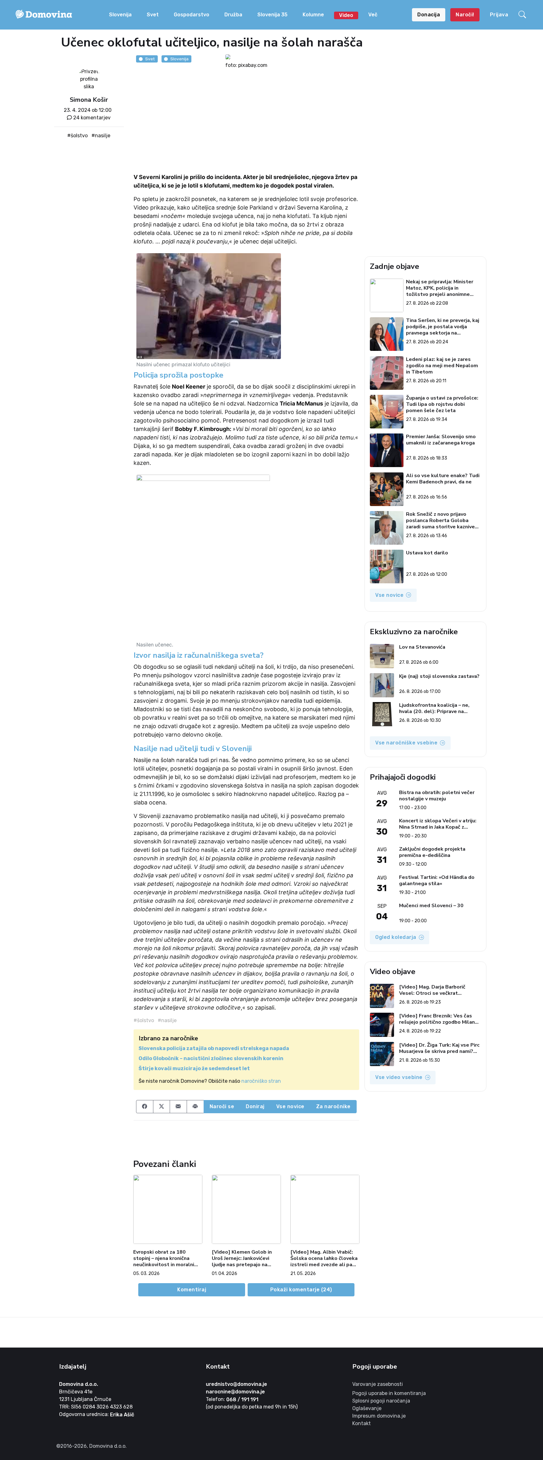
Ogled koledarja (395, 937)
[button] (523, 14)
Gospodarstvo (191, 15)
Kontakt (361, 1423)
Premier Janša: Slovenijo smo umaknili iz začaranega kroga (441, 439)
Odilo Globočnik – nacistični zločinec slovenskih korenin (211, 1058)
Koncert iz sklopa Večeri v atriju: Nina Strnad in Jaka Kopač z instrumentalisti (437, 824)
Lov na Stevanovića (422, 647)
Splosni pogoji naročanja (381, 1401)
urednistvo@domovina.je (236, 1384)
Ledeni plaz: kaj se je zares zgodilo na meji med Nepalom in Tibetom (442, 365)
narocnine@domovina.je (235, 1392)
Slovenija (120, 15)
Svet (153, 15)
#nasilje (100, 136)
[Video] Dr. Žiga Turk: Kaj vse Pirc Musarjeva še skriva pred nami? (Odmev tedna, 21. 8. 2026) (439, 1048)
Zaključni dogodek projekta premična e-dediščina (432, 852)
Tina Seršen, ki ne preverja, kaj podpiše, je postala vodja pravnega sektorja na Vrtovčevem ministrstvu (442, 326)
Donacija (428, 15)
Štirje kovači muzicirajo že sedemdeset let (194, 1068)
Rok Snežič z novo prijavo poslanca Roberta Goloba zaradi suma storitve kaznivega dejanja (443, 520)
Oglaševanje (366, 1408)
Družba (233, 15)
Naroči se (222, 1106)
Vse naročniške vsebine (406, 743)
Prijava (499, 15)
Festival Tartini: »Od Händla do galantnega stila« (436, 880)
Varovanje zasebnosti (377, 1384)
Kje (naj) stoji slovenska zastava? (439, 676)
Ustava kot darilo (427, 553)
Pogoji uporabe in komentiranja (389, 1393)
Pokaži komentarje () (301, 1290)
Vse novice (290, 1106)
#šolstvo (77, 136)
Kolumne (313, 15)
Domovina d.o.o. (78, 1384)
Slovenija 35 (272, 15)
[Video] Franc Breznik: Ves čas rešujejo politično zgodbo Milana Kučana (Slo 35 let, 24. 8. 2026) (438, 1019)
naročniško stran (261, 1081)
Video (346, 15)
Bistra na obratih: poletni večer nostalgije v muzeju (436, 795)
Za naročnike (333, 1106)
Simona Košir (89, 99)
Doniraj (255, 1106)
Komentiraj (191, 1290)
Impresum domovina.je (379, 1416)
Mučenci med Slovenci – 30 (431, 905)
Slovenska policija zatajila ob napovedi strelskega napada (214, 1048)
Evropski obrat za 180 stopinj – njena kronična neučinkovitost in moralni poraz (163, 1258)
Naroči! (465, 15)
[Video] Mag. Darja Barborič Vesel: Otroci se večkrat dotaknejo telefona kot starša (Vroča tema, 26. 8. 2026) (436, 990)
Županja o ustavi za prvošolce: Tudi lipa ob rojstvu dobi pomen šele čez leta (442, 404)
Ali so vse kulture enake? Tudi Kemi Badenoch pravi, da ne (443, 478)
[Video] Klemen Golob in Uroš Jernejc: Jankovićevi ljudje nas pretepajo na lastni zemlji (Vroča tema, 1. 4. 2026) (245, 1258)
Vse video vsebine (399, 1077)
